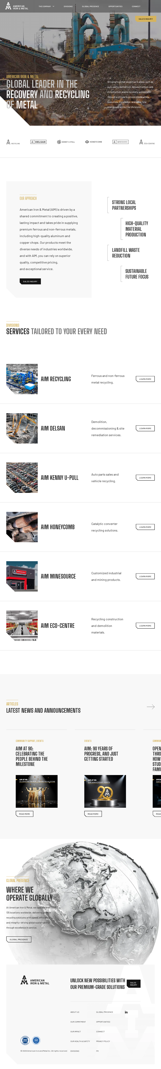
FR (97, 1051)
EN (123, 19)
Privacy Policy (103, 1041)
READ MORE (24, 814)
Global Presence (90, 6)
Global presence (104, 1012)
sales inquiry (133, 983)
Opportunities (115, 6)
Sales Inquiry (146, 19)
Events (39, 740)
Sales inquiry (30, 281)
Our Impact (75, 1031)
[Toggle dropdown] (53, 6)
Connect (136, 6)
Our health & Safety (80, 1041)
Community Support (25, 740)
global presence (19, 939)
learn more (145, 379)
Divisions (68, 6)
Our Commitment (78, 1022)
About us (74, 1012)
